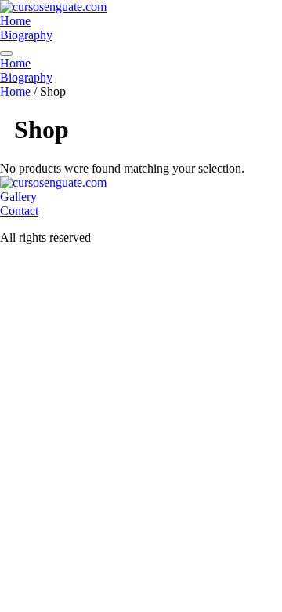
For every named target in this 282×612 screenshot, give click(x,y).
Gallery (18, 196)
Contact (19, 210)
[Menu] (6, 53)
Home (15, 20)
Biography (26, 35)
